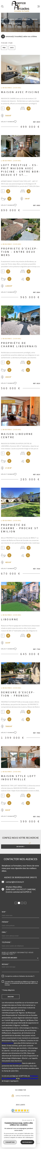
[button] (16, 903)
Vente (12, 19)
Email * (4, 932)
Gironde (19, 19)
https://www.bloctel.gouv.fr (12, 1063)
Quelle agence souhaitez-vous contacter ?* (18, 953)
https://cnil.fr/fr (7, 1043)
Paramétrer (10, 1142)
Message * (5, 964)
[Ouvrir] (2, 6)
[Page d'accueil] (20, 6)
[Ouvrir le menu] (38, 6)
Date (12, 48)
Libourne (27, 19)
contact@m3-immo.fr (15, 882)
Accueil (5, 19)
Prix (4, 48)
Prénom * (5, 922)
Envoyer (11, 997)
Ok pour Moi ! (27, 1142)
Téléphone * (6, 942)
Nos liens (36, 1143)
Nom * (4, 912)
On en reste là (27, 1120)
